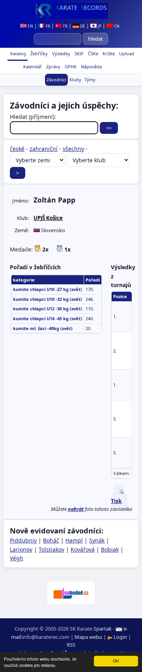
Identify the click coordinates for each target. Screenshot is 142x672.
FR (47, 26)
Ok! (116, 661)
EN (29, 26)
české (17, 148)
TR (64, 26)
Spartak (102, 628)
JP (99, 26)
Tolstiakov (51, 549)
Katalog (17, 53)
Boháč (51, 540)
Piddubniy (23, 540)
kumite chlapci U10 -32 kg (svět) (47, 299)
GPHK (70, 66)
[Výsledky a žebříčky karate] (71, 11)
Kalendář (32, 66)
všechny (73, 148)
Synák (97, 540)
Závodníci (56, 80)
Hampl (74, 540)
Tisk (116, 501)
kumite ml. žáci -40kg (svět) (43, 328)
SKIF (78, 53)
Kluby (75, 80)
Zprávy (52, 66)
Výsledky (60, 53)
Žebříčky (38, 53)
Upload (126, 53)
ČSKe (92, 53)
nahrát (76, 509)
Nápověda (91, 66)
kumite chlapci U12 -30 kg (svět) (47, 309)
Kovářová (83, 549)
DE (82, 26)
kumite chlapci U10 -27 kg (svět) (47, 289)
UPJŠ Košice (48, 217)
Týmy (89, 80)
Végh (16, 558)
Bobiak (110, 549)
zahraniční (44, 148)
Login (120, 636)
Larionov (21, 549)
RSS (71, 644)
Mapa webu (88, 636)
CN (116, 26)
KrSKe (108, 53)
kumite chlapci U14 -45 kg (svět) (47, 318)
